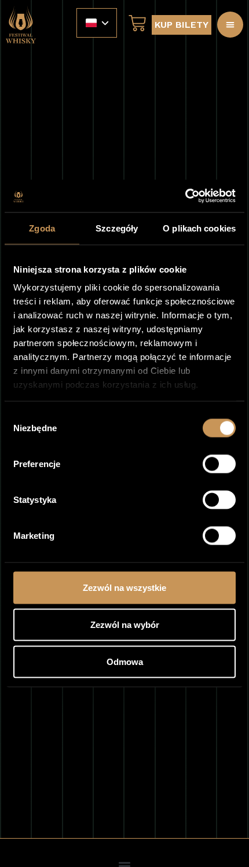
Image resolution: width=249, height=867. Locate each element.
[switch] (219, 463)
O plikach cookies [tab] (199, 228)
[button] (230, 25)
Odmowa (125, 661)
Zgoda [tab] (42, 228)
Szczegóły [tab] (117, 228)
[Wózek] (134, 23)
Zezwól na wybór (124, 624)
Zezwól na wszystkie (124, 587)
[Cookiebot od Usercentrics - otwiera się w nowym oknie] (185, 196)
